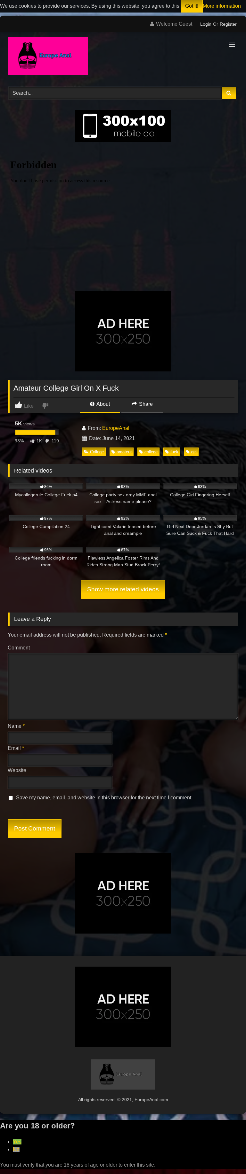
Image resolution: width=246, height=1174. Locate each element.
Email (16, 748)
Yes (17, 1141)
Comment (19, 647)
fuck (174, 451)
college (151, 451)
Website (17, 770)
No (16, 1149)
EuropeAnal (115, 428)
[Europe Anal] (123, 57)
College (97, 451)
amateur (124, 451)
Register (228, 24)
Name (16, 726)
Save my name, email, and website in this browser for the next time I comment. (104, 797)
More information (222, 6)
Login (205, 24)
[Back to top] (226, 1155)
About (102, 404)
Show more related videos (123, 589)
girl (194, 451)
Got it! (191, 6)
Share (145, 404)
